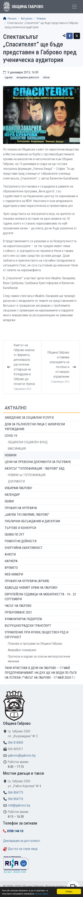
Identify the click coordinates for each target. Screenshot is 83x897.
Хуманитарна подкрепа (23, 619)
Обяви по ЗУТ (14, 534)
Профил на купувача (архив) (27, 581)
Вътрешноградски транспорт (28, 626)
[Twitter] (77, 36)
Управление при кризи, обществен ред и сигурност (36, 634)
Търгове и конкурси (20, 528)
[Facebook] (69, 36)
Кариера (11, 561)
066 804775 (15, 792)
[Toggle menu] (74, 6)
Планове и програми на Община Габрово (35, 643)
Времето (11, 568)
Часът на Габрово (18, 606)
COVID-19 (11, 436)
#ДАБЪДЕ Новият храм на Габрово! (31, 588)
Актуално (26, 18)
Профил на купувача (21, 508)
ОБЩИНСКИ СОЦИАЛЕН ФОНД (28, 442)
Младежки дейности (28, 77)
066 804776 (15, 799)
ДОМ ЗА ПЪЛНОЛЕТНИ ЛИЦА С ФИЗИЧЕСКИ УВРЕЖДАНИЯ (35, 426)
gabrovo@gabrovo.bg (21, 755)
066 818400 (15, 742)
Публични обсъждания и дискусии (32, 521)
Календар (12, 495)
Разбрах (69, 891)
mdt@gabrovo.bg (19, 805)
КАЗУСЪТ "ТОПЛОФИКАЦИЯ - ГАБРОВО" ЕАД (34, 468)
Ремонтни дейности (20, 541)
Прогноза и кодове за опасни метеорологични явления (39, 659)
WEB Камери (14, 574)
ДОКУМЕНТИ (16, 481)
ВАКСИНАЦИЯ (17, 449)
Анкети (10, 554)
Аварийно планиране (22, 650)
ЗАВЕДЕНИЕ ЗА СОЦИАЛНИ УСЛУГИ (29, 418)
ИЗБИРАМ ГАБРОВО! (18, 488)
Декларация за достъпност (21, 841)
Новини (41, 18)
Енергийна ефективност (24, 548)
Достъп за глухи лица (22, 849)
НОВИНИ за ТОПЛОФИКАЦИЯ (27, 475)
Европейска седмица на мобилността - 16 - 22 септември (40, 596)
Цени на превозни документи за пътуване (38, 462)
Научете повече (41, 893)
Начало (12, 18)
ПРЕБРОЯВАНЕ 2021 (18, 612)
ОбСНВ (46, 77)
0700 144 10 (15, 831)
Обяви (9, 501)
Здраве (8, 77)
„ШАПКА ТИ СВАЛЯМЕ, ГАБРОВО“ (27, 515)
